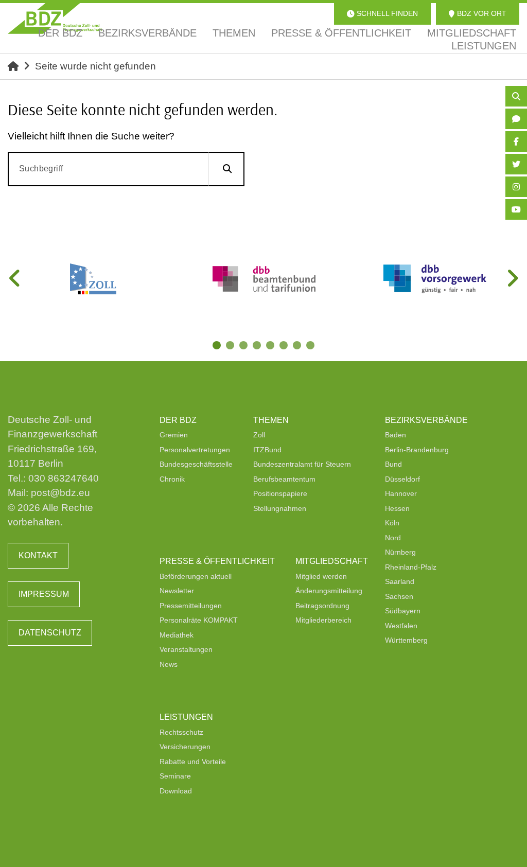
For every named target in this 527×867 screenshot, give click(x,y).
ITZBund (267, 450)
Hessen (397, 508)
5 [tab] (271, 346)
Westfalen (401, 626)
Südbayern (402, 611)
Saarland (399, 581)
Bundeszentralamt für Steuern (302, 464)
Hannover (401, 493)
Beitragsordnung (322, 605)
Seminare (175, 776)
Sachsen (399, 596)
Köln (392, 523)
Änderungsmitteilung (328, 591)
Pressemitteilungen (191, 605)
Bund (393, 464)
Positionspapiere (280, 493)
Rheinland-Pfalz (410, 567)
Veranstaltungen (186, 649)
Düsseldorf (402, 479)
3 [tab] (244, 346)
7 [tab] (298, 346)
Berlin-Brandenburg (417, 450)
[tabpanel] (93, 278)
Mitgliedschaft (331, 561)
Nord (393, 538)
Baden (395, 435)
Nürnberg (400, 552)
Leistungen (186, 717)
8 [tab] (311, 346)
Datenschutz (50, 632)
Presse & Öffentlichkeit (217, 561)
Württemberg (406, 640)
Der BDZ (178, 420)
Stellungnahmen (279, 508)
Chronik (172, 479)
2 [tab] (231, 346)
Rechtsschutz (181, 732)
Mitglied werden (321, 576)
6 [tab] (284, 346)
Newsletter (177, 591)
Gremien (174, 435)
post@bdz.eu (60, 492)
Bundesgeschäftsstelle (196, 464)
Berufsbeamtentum (284, 479)
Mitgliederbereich (323, 620)
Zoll (259, 435)
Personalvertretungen (195, 450)
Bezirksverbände (426, 420)
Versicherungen (185, 746)
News (169, 664)
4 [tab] (258, 346)
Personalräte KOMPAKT (199, 620)
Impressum (44, 594)
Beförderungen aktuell (196, 576)
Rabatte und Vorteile (193, 761)
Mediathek (177, 635)
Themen (271, 420)
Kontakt (38, 555)
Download (176, 791)
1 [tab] (218, 346)
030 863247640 (63, 478)
